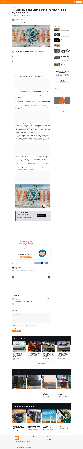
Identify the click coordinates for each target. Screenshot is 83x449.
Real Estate (46, 1)
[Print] (22, 22)
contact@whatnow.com (25, 442)
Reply (49, 298)
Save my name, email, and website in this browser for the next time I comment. (25, 328)
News (14, 422)
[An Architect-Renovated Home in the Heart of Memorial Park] (57, 64)
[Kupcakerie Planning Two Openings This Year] (57, 29)
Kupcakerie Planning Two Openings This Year (65, 28)
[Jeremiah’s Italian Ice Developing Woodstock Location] (57, 45)
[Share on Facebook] (16, 22)
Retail (42, 1)
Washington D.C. (60, 422)
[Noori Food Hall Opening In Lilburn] (57, 40)
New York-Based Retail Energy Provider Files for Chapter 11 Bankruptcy (48, 426)
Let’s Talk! (62, 80)
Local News (16, 351)
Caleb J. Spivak (20, 19)
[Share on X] (18, 22)
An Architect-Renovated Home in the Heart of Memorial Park (65, 64)
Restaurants (37, 1)
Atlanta (15, 388)
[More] (24, 22)
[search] (74, 2)
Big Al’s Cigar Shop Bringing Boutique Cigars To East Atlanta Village (66, 34)
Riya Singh (67, 53)
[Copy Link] (20, 22)
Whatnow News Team (16, 358)
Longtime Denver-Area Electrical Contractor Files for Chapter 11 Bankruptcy (34, 426)
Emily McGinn (67, 30)
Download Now (62, 113)
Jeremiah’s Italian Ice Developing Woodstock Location (65, 45)
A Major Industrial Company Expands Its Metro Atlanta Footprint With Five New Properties (66, 51)
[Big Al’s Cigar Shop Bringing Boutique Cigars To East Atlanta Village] (57, 34)
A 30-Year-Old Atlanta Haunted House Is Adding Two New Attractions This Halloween (34, 354)
